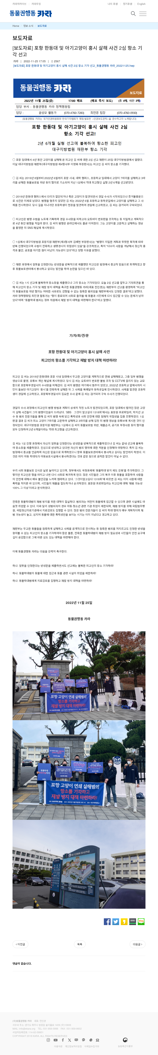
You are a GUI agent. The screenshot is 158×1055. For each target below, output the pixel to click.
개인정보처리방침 (73, 1046)
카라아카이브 (19, 4)
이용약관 (58, 1046)
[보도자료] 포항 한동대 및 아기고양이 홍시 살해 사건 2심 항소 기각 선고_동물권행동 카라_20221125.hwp (73, 65)
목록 (79, 944)
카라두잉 (36, 4)
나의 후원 (113, 4)
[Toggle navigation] (142, 13)
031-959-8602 (74, 1028)
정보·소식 (28, 26)
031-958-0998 (50, 1028)
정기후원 (127, 4)
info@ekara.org (27, 1028)
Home (16, 26)
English (141, 4)
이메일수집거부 (91, 1046)
